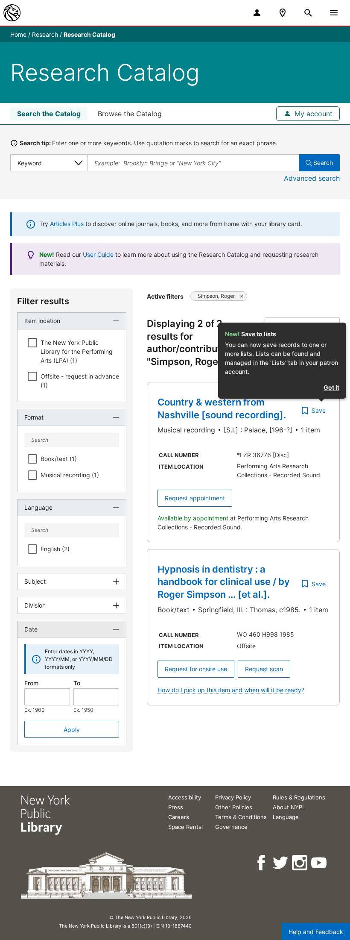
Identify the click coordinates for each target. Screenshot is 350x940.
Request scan (264, 669)
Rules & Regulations (299, 797)
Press (175, 807)
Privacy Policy (233, 797)
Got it (331, 387)
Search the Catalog (49, 113)
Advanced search (312, 178)
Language (286, 817)
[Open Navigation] (334, 13)
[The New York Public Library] (11, 12)
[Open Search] (308, 13)
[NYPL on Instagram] (300, 862)
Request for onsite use (196, 669)
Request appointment (195, 498)
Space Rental (185, 826)
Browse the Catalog (130, 113)
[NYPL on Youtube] (319, 862)
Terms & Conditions (241, 817)
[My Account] (257, 13)
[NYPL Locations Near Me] (282, 13)
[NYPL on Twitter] (281, 862)
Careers (178, 817)
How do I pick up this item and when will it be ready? (231, 689)
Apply (72, 729)
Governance (231, 826)
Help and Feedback (316, 931)
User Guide (98, 254)
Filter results (43, 301)
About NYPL (289, 807)
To (76, 683)
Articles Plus (67, 223)
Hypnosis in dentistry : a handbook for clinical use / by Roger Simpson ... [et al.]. (224, 582)
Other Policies (233, 807)
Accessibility (184, 797)
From (31, 683)
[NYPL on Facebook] (262, 862)
